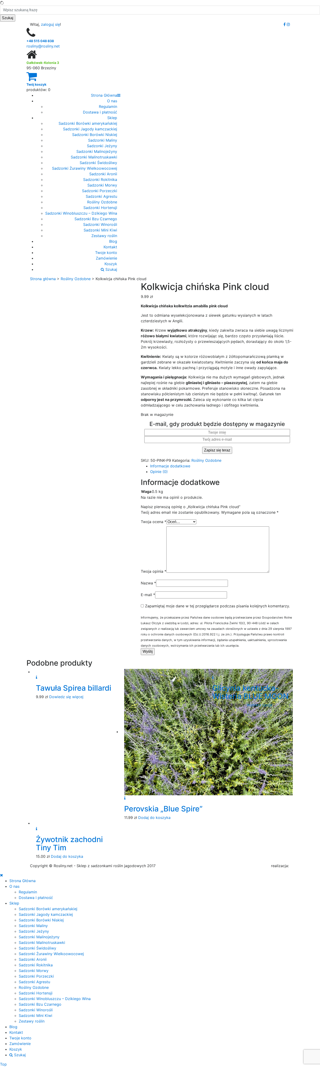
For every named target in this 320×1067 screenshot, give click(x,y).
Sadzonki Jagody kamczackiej (90, 129)
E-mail (148, 594)
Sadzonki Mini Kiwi (100, 230)
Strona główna (43, 278)
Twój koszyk (36, 84)
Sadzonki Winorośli (100, 224)
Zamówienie (106, 258)
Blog (113, 241)
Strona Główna (104, 95)
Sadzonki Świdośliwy (98, 162)
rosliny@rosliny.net (43, 46)
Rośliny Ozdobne (102, 202)
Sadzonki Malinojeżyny (96, 151)
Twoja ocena (153, 521)
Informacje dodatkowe (170, 466)
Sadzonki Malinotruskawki (94, 157)
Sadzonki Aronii (103, 174)
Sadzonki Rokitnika (100, 179)
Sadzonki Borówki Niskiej (94, 134)
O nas (112, 101)
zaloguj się (50, 24)
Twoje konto (106, 252)
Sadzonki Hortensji (100, 207)
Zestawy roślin (104, 235)
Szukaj (110, 269)
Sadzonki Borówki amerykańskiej (88, 123)
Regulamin (108, 106)
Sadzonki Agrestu (101, 196)
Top (3, 1064)
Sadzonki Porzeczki (99, 190)
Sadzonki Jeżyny (102, 145)
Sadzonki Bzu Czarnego (95, 218)
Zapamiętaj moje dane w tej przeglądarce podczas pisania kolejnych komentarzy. (217, 606)
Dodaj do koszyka (154, 817)
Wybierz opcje (259, 705)
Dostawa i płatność (100, 112)
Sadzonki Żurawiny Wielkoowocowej (84, 168)
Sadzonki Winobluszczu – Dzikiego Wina (81, 213)
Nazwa (148, 583)
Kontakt (110, 247)
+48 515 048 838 (40, 41)
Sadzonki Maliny (102, 140)
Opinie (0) (159, 471)
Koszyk (110, 263)
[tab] (222, 466)
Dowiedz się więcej (66, 696)
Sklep (112, 117)
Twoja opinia (153, 571)
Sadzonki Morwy (102, 185)
